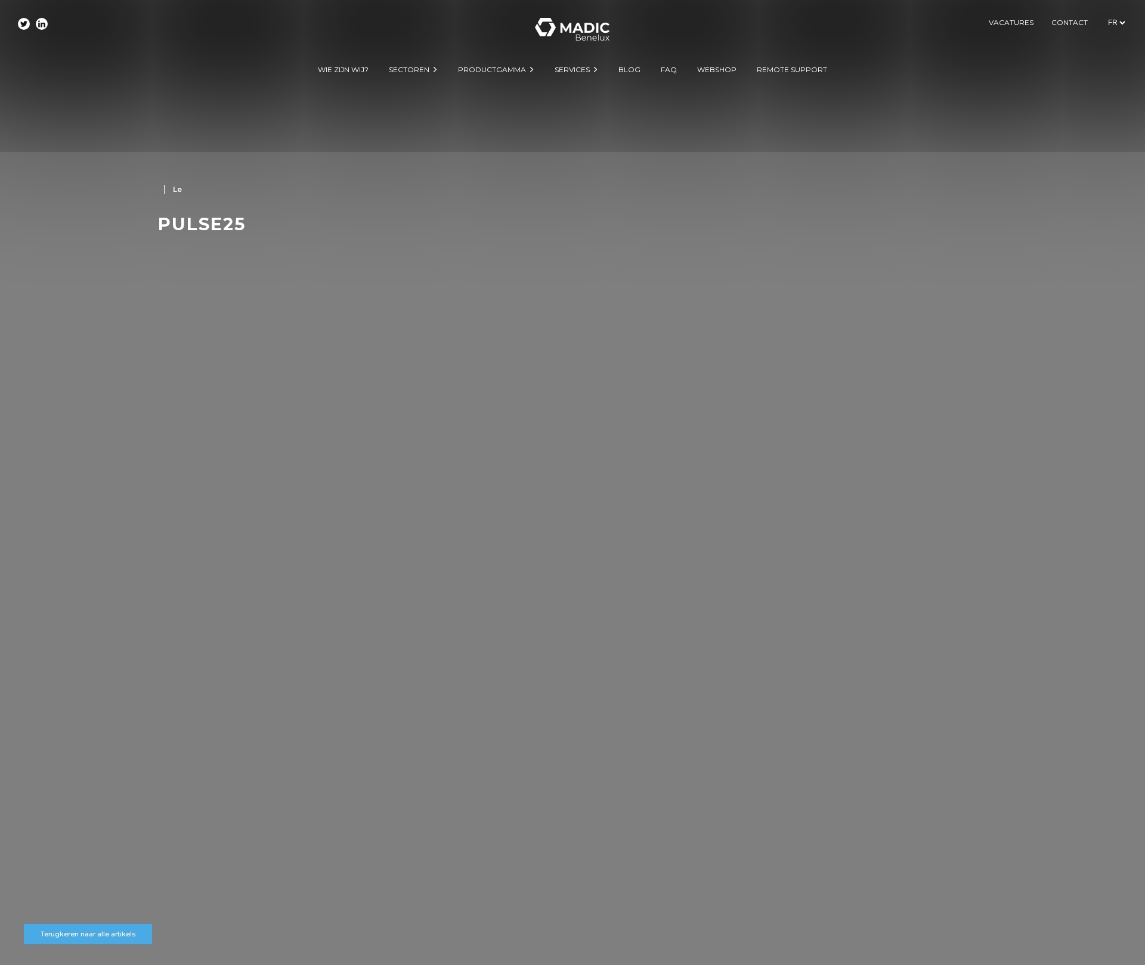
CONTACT (1069, 22)
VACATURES (1011, 22)
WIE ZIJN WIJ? (343, 69)
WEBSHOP (716, 69)
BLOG (629, 69)
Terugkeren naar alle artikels (88, 934)
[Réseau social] (24, 24)
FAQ (669, 69)
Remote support (792, 69)
